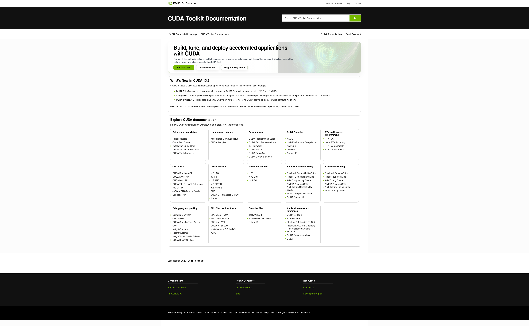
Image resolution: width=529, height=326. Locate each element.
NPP (251, 173)
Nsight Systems (180, 232)
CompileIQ (181, 95)
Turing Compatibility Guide (300, 193)
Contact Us (308, 287)
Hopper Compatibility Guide (300, 176)
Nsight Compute (180, 229)
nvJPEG (253, 180)
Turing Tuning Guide (335, 190)
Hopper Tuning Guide (335, 176)
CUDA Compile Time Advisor (186, 222)
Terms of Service (211, 312)
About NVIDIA (175, 293)
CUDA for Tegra (294, 214)
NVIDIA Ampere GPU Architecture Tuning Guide (337, 185)
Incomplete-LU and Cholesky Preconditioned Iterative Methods (301, 228)
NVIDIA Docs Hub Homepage (182, 34)
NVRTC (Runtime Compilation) (302, 142)
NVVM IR (253, 222)
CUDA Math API (180, 180)
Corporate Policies (242, 312)
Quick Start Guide (181, 142)
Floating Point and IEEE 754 (301, 222)
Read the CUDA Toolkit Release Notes (187, 106)
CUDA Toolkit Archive (331, 34)
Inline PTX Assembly (335, 142)
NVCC (290, 138)
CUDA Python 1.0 (185, 99)
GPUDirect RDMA (219, 214)
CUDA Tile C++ (183, 91)
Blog (348, 3)
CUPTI (175, 225)
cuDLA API (177, 187)
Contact (272, 312)
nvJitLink (291, 145)
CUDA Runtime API (182, 173)
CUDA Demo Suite (258, 153)
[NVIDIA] (176, 3)
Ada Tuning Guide (334, 180)
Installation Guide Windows (185, 149)
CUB (213, 191)
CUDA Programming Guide (262, 138)
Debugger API (179, 194)
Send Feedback (353, 34)
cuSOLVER (216, 184)
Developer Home (244, 287)
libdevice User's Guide (260, 218)
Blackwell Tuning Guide (336, 173)
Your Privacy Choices (192, 312)
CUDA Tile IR (255, 149)
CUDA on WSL (218, 222)
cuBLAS (215, 173)
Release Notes (179, 138)
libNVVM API (255, 214)
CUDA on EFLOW (219, 225)
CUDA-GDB (178, 218)
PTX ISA (329, 138)
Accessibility (226, 312)
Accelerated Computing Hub (224, 138)
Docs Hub (191, 3)
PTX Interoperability (334, 145)
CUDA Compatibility (297, 197)
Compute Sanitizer (181, 214)
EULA (290, 238)
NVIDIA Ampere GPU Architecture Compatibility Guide (299, 187)
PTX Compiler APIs (334, 149)
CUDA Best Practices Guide (262, 142)
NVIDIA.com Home (177, 287)
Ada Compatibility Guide (299, 180)
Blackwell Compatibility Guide (301, 173)
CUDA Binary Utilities (183, 239)
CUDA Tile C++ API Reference (187, 184)
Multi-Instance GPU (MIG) (223, 229)
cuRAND (215, 180)
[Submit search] (355, 18)
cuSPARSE (216, 187)
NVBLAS (253, 176)
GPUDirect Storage (220, 218)
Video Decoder (294, 218)
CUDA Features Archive (299, 235)
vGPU (214, 232)
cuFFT (214, 176)
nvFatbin (291, 149)
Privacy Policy (174, 312)
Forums (357, 3)
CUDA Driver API (180, 176)
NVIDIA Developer (334, 3)
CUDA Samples (218, 142)
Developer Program (312, 293)
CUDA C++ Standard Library (224, 194)
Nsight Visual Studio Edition (186, 236)
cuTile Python (255, 145)
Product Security (259, 312)
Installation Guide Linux (183, 145)
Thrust (214, 198)
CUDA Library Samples (260, 156)
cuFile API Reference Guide (186, 191)
